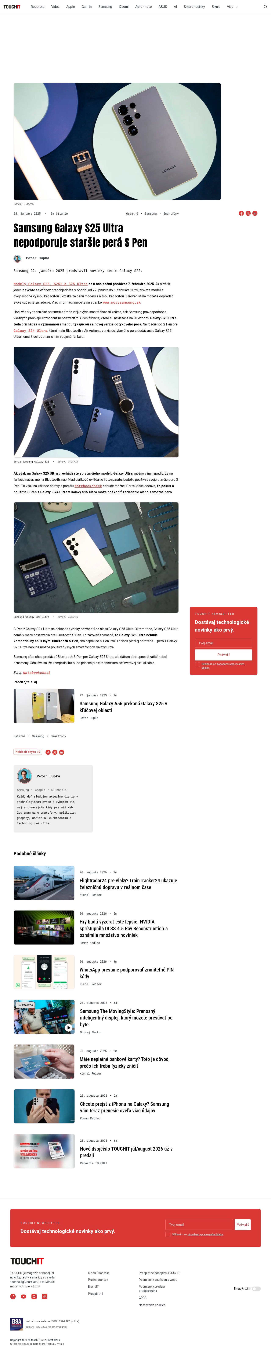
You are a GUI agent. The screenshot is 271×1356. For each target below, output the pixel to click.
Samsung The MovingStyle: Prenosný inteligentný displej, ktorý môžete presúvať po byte (126, 1018)
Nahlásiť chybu (25, 752)
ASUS (163, 7)
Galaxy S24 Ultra (30, 330)
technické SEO (21, 1343)
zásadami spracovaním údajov (205, 1234)
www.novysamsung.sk (122, 302)
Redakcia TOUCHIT (93, 1163)
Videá (55, 7)
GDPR (143, 1297)
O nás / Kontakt (98, 1273)
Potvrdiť (223, 655)
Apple (70, 7)
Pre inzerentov (98, 1279)
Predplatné (95, 1294)
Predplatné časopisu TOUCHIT (159, 1273)
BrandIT (93, 1286)
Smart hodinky (194, 7)
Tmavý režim (243, 1288)
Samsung (105, 7)
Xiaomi (124, 7)
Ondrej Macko (90, 1032)
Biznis (216, 7)
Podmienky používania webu (158, 1279)
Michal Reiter (91, 894)
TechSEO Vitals (55, 1343)
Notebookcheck (88, 486)
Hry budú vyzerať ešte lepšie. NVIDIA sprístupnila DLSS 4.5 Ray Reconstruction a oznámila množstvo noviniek (124, 928)
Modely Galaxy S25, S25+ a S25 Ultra (51, 283)
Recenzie (37, 7)
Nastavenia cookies (152, 1305)
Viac (230, 7)
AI (175, 7)
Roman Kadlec (90, 942)
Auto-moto (143, 7)
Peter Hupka (37, 258)
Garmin (87, 7)
